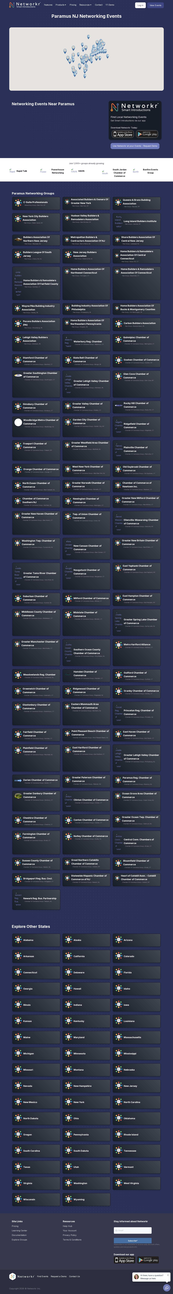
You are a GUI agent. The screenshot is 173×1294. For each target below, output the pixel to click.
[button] (72, 58)
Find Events (42, 1276)
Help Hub (67, 1226)
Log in (140, 5)
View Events (155, 5)
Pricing (73, 5)
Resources (84, 5)
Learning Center (19, 1230)
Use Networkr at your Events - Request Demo (135, 146)
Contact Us (74, 1276)
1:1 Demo (110, 5)
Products (60, 5)
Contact (98, 5)
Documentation (19, 1235)
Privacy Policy (69, 1235)
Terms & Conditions (72, 1239)
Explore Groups (19, 1239)
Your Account (69, 1230)
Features (48, 5)
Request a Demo (59, 1276)
